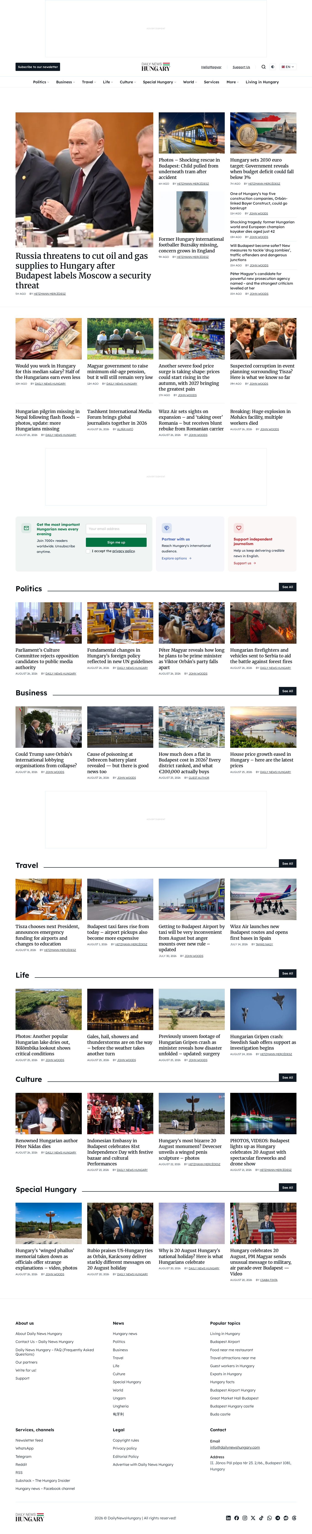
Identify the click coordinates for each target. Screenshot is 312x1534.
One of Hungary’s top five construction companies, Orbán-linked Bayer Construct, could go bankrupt (258, 200)
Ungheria (121, 1406)
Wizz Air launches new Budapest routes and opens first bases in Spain (259, 932)
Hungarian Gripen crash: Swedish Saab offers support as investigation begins (263, 1042)
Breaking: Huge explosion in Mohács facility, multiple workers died (260, 417)
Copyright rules (126, 1440)
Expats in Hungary (226, 1374)
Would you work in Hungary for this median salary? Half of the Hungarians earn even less (48, 371)
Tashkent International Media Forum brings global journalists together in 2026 (119, 417)
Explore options (174, 558)
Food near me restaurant (231, 1350)
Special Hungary (158, 82)
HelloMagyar (211, 67)
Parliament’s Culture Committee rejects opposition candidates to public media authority (47, 658)
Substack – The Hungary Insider (43, 1480)
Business (64, 82)
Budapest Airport (225, 1341)
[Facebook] (236, 1518)
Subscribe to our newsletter (38, 67)
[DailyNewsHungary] (156, 67)
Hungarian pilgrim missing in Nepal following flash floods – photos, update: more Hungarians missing (48, 420)
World (188, 82)
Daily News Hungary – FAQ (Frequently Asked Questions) (55, 1352)
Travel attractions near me (233, 1358)
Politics (39, 82)
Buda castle (220, 1414)
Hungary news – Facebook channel (45, 1488)
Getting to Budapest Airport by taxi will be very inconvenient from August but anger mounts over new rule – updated (192, 938)
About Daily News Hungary (39, 1333)
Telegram (24, 1456)
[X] (253, 1518)
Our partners (26, 1362)
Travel (87, 82)
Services (211, 82)
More (231, 82)
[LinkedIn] (228, 1518)
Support (22, 1378)
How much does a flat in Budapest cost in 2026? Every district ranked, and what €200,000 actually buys (190, 762)
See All (287, 587)
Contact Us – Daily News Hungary (45, 1341)
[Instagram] (245, 1518)
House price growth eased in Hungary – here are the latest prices (261, 760)
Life (106, 82)
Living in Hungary (262, 82)
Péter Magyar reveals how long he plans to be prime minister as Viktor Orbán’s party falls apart (192, 658)
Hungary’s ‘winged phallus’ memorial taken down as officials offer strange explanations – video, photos (46, 1259)
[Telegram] (277, 1518)
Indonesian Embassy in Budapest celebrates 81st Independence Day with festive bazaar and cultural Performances (120, 1152)
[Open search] (263, 67)
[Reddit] (286, 1518)
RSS (19, 1472)
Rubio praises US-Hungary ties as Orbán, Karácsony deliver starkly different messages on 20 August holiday (120, 1259)
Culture (126, 82)
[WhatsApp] (269, 1518)
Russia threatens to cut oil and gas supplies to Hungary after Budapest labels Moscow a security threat (83, 271)
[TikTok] (261, 1518)
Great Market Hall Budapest (234, 1398)
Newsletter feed (29, 1440)
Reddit (21, 1464)
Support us (242, 563)
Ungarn (119, 1398)
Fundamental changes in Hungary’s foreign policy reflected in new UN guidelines (120, 655)
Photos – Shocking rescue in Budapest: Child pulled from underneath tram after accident (189, 168)
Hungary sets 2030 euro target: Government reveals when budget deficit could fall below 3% (262, 168)
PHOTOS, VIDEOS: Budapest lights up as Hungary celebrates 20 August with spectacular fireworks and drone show (260, 1152)
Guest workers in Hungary (232, 1366)
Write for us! (26, 1370)
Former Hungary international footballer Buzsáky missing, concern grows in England (191, 245)
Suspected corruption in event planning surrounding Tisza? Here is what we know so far (262, 371)
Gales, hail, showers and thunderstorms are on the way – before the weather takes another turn (119, 1045)
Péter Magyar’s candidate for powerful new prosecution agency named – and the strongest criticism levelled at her (261, 280)
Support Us (241, 67)
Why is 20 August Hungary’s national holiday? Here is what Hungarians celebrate (191, 1256)
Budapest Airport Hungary (233, 1390)
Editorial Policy (126, 1456)
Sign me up (116, 542)
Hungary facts (222, 1382)
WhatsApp (25, 1448)
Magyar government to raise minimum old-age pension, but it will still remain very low (120, 371)
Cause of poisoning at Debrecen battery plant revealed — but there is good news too (118, 762)
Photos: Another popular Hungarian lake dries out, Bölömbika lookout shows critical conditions (43, 1045)
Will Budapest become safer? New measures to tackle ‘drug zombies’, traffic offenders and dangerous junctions (260, 252)
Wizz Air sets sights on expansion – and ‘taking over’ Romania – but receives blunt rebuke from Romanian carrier (191, 420)
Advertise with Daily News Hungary (143, 1464)
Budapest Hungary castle (232, 1406)
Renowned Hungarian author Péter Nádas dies (47, 1143)
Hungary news (125, 1333)
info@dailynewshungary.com (235, 1447)
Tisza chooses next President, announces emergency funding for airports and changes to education (47, 935)
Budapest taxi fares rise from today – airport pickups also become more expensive (118, 932)
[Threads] (294, 1518)
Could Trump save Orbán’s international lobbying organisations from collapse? (46, 760)
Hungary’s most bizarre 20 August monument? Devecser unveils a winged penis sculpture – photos (190, 1149)
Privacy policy (125, 1448)
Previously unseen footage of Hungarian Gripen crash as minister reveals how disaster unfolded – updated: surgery (190, 1045)
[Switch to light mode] (273, 67)
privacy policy (123, 551)
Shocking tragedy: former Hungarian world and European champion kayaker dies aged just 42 (262, 227)
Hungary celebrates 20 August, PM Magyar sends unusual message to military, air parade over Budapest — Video (260, 1262)
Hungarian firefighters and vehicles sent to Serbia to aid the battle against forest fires (261, 655)
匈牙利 (118, 1414)
